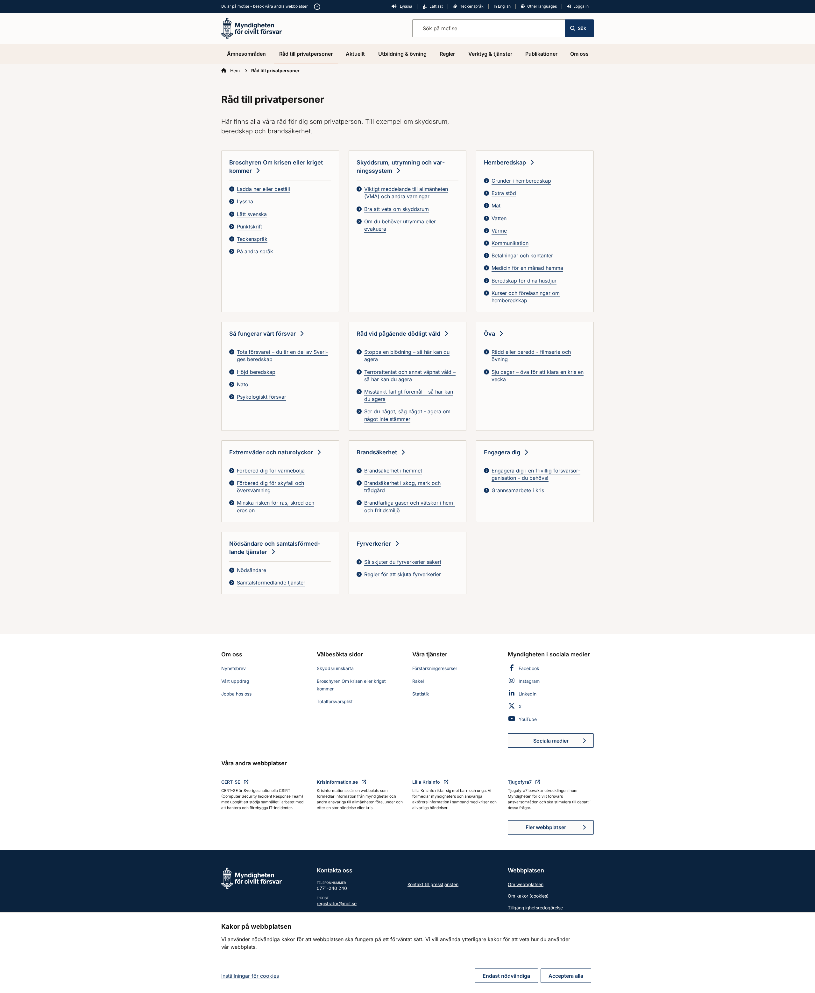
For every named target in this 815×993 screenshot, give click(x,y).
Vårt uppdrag (235, 681)
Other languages (542, 6)
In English (502, 6)
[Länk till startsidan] (251, 27)
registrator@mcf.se (337, 903)
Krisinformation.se (338, 782)
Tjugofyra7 (520, 782)
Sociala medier (563, 743)
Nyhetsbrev (233, 668)
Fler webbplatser (546, 827)
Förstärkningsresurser (434, 668)
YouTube (528, 719)
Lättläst (436, 6)
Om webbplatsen (525, 884)
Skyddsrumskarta (335, 668)
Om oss (579, 54)
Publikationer (541, 54)
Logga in (581, 6)
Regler (447, 54)
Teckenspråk (472, 6)
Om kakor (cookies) (528, 896)
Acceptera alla (566, 976)
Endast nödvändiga (506, 976)
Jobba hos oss (236, 693)
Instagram (529, 681)
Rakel (418, 681)
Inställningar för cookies (250, 976)
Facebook (529, 668)
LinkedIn (527, 693)
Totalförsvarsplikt (335, 701)
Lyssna (405, 6)
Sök (582, 28)
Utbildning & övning (402, 54)
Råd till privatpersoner (306, 54)
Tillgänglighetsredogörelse (535, 907)
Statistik (420, 693)
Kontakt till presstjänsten (433, 884)
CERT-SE (231, 782)
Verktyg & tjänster (490, 54)
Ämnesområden (246, 54)
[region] (407, 952)
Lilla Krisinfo (426, 782)
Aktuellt (355, 54)
